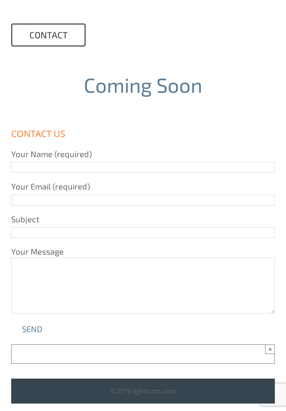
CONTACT (48, 34)
